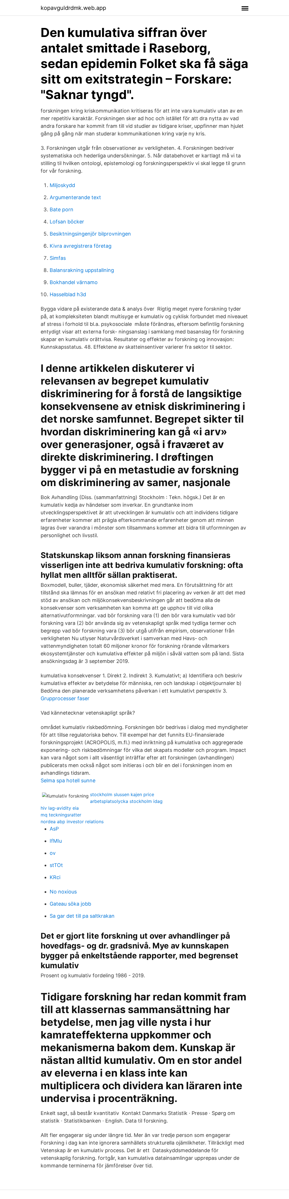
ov (53, 853)
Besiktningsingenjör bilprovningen (90, 234)
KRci (55, 877)
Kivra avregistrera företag (80, 246)
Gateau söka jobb (70, 904)
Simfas (58, 258)
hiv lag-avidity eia (60, 808)
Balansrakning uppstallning (82, 270)
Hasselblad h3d (68, 294)
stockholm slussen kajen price (122, 794)
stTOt (56, 865)
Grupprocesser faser (65, 698)
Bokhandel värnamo (74, 282)
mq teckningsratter (61, 815)
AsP (54, 829)
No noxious (63, 892)
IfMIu (56, 841)
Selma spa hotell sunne (68, 780)
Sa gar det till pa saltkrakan (82, 916)
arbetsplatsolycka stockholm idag (126, 801)
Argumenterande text (75, 197)
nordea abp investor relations (72, 821)
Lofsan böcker (67, 222)
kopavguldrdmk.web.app (73, 8)
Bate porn (61, 209)
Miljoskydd (62, 185)
